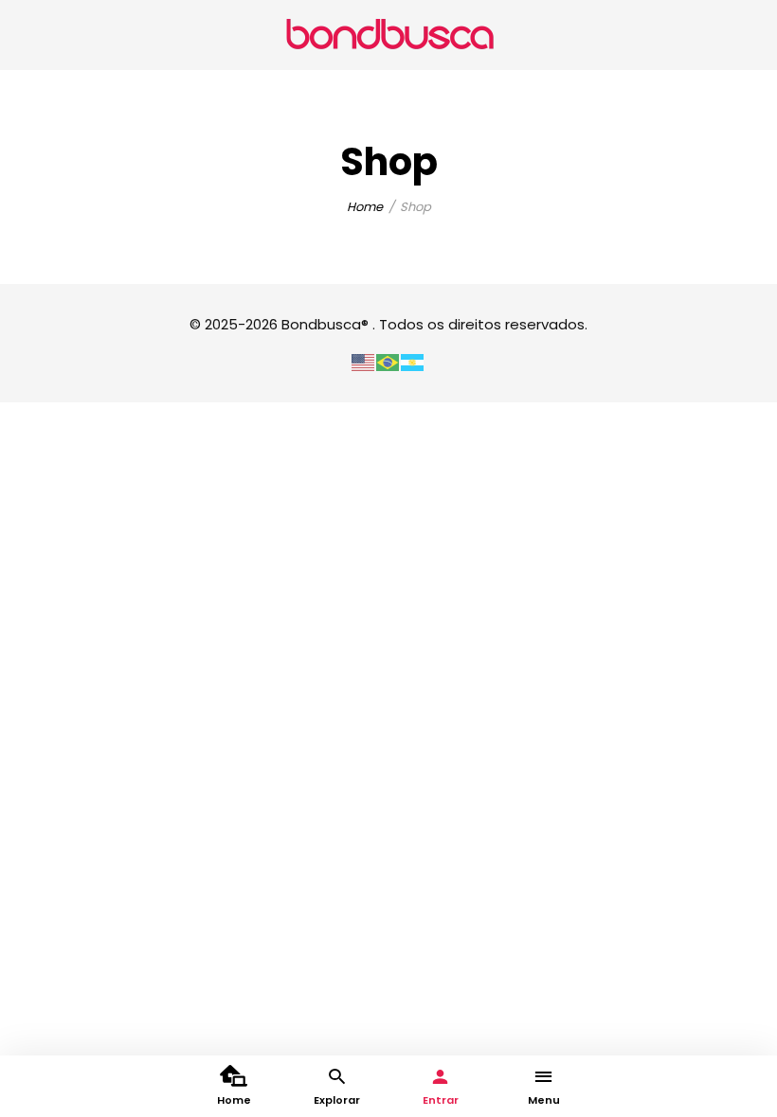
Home (365, 207)
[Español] (413, 361)
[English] (364, 361)
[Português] (388, 361)
